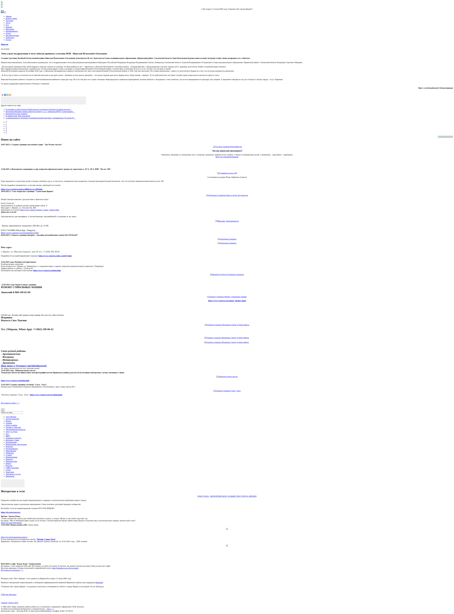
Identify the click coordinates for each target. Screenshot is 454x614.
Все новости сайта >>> (10, 403)
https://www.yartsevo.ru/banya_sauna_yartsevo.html (39, 210)
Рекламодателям (12, 35)
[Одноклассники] (10, 94)
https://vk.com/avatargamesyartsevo (14, 537)
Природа (9, 459)
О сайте (9, 455)
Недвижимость (12, 31)
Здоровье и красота (13, 438)
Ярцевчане (10, 476)
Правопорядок (11, 457)
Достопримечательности (16, 430)
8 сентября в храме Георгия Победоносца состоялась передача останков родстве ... (39, 109)
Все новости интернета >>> (12, 570)
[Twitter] (7, 94)
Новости (4, 44)
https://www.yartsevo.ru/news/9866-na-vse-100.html (21, 189)
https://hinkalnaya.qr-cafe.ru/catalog (65, 568)
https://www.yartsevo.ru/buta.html (47, 270)
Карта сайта (13, 603)
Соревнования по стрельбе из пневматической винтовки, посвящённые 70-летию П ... (40, 118)
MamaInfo (99, 583)
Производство (11, 461)
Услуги (8, 40)
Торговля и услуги (13, 474)
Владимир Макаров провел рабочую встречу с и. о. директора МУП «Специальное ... (40, 112)
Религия (9, 466)
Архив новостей (12, 419)
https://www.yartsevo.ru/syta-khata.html (46, 395)
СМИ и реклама (12, 468)
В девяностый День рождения (18, 116)
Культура (9, 447)
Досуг (8, 23)
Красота (9, 27)
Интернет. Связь (12, 440)
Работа (8, 464)
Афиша (8, 16)
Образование (11, 451)
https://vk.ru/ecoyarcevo (11, 512)
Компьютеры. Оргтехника (16, 444)
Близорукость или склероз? (17, 114)
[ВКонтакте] (5, 94)
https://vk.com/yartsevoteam (11, 523)
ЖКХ (8, 436)
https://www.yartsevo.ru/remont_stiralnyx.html (227, 301)
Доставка (9, 21)
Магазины (10, 29)
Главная (4, 603)
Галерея (9, 423)
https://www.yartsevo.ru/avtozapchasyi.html (20, 233)
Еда (7, 25)
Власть (8, 421)
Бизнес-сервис (11, 18)
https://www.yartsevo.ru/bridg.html (15, 381)
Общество (10, 453)
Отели (8, 33)
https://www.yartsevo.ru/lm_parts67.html (55, 256)
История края (11, 442)
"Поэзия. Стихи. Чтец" (46, 539)
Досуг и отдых (11, 432)
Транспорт (10, 38)
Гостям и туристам (13, 427)
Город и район (11, 425)
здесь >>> (50, 609)
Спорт (8, 470)
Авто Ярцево (11, 417)
